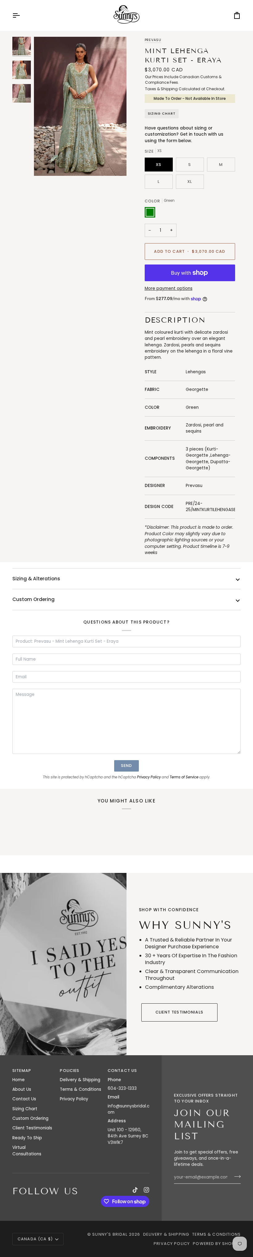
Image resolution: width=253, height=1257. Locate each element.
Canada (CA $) (35, 1239)
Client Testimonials (179, 1012)
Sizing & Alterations (36, 578)
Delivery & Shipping (80, 1080)
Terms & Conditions (80, 1089)
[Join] (235, 1177)
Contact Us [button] (122, 1070)
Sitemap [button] (21, 1070)
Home (18, 1080)
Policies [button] (69, 1070)
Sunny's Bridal (109, 1234)
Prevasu (153, 40)
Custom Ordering (33, 599)
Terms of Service (184, 777)
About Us (21, 1089)
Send (126, 765)
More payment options (169, 288)
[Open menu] (21, 15)
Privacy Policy (149, 777)
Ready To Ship (27, 1138)
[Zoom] (80, 106)
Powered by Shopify (217, 1243)
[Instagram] (146, 1190)
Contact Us (24, 1099)
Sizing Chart (162, 113)
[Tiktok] (135, 1190)
